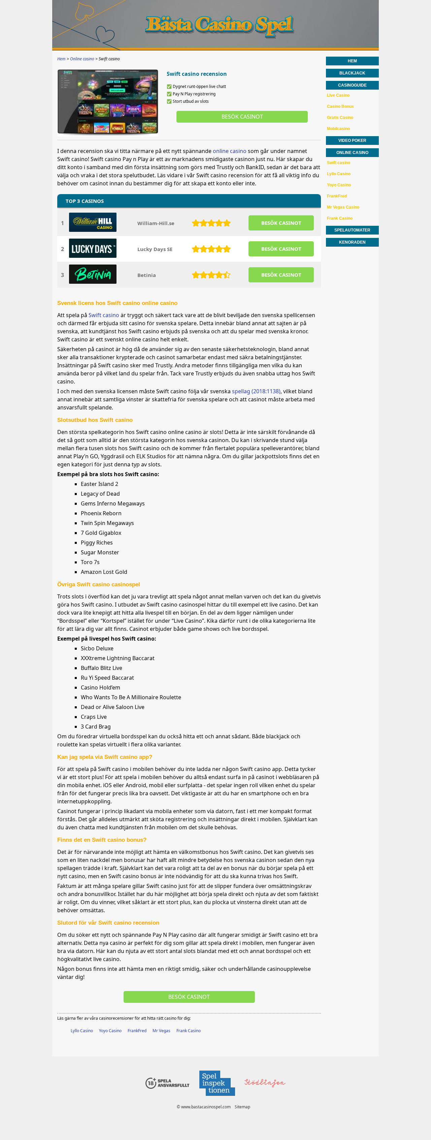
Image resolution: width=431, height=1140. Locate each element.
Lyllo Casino (82, 1031)
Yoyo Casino (110, 1031)
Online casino (352, 152)
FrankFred (137, 1031)
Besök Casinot (242, 116)
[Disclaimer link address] (217, 1098)
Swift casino (104, 315)
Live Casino (338, 95)
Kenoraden (352, 242)
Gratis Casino (340, 117)
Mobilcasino (338, 128)
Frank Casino (188, 1031)
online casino (229, 151)
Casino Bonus (340, 106)
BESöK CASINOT (281, 222)
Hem (352, 61)
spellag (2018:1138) (256, 391)
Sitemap (242, 1107)
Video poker (352, 140)
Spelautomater (352, 230)
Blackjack (352, 73)
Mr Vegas (161, 1031)
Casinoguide (352, 85)
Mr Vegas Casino (343, 207)
